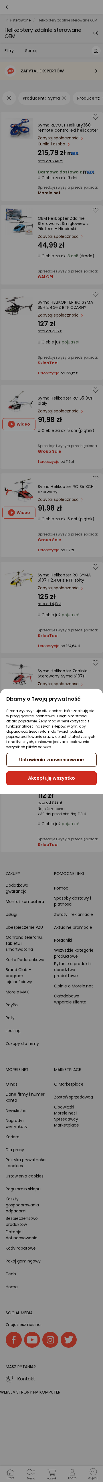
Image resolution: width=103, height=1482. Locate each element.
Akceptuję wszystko (51, 778)
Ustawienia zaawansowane (51, 759)
